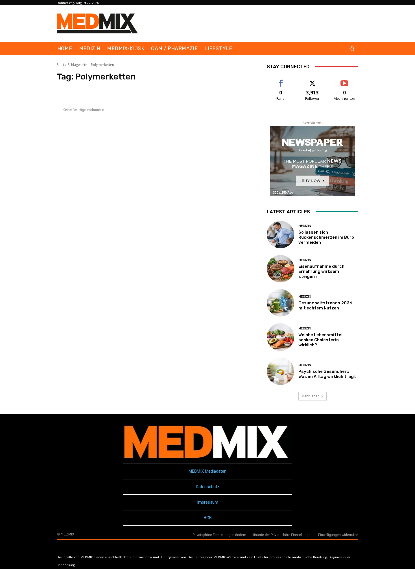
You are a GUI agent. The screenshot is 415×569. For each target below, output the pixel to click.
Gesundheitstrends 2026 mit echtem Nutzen (325, 305)
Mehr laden (311, 396)
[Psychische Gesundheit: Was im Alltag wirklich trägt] (280, 371)
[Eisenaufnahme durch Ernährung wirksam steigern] (280, 268)
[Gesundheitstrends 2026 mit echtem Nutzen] (280, 302)
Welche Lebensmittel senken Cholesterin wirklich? (320, 339)
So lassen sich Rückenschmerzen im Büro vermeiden (326, 237)
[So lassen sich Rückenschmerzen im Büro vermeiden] (280, 234)
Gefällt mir (280, 80)
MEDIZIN (304, 225)
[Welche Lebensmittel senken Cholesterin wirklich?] (280, 337)
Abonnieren (344, 80)
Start (60, 64)
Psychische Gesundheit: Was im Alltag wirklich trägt (327, 374)
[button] (351, 48)
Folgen (312, 80)
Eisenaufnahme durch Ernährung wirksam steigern (321, 271)
